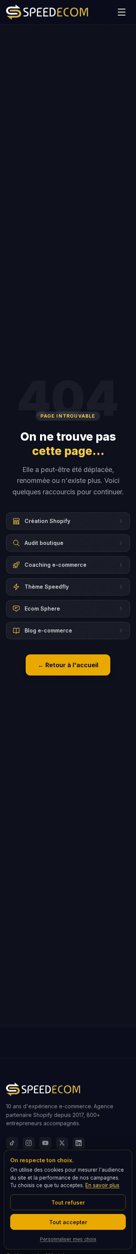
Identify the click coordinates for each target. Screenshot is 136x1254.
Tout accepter (68, 1222)
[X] (62, 1143)
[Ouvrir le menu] (121, 12)
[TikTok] (12, 1143)
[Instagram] (29, 1143)
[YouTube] (45, 1143)
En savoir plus (102, 1185)
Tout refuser (68, 1202)
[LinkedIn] (79, 1143)
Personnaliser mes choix (68, 1239)
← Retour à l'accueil (68, 665)
